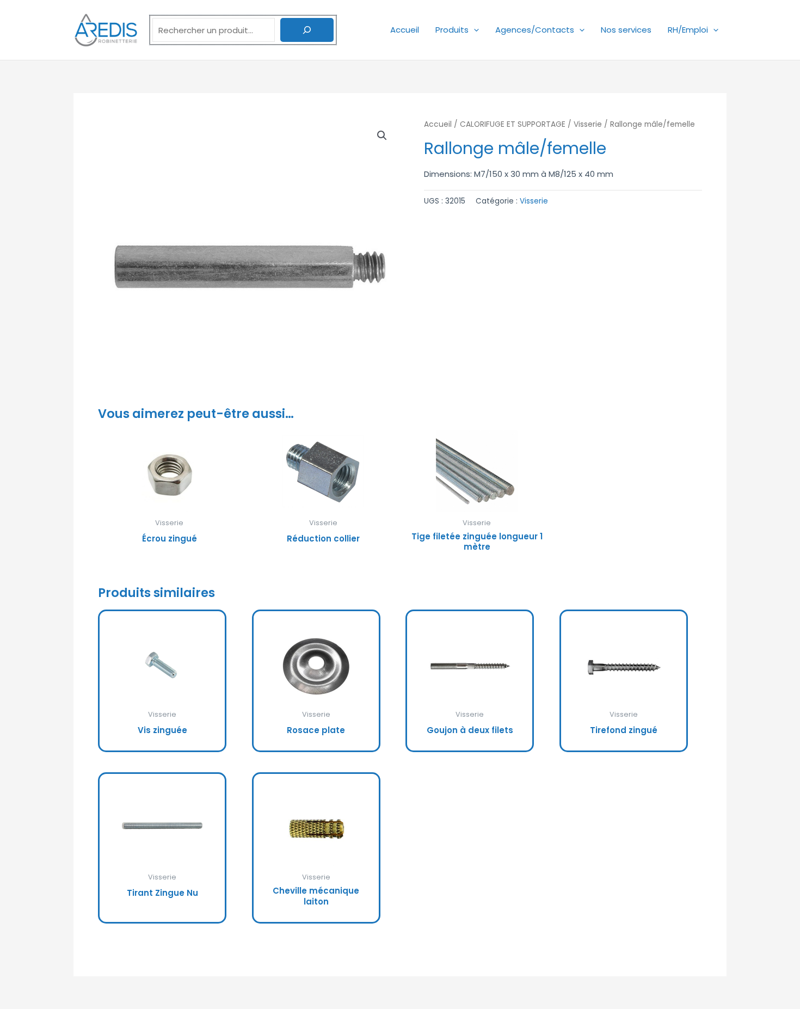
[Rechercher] (307, 30)
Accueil (404, 29)
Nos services (626, 29)
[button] (474, 29)
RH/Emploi (688, 29)
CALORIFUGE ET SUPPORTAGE (512, 124)
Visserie (588, 124)
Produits (452, 29)
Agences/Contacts (534, 29)
